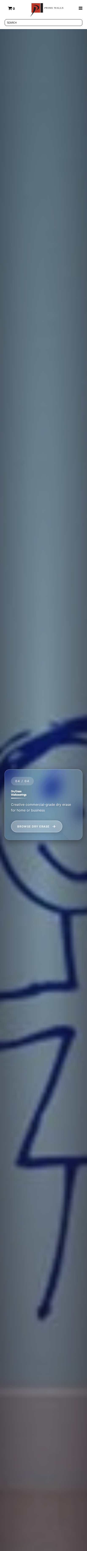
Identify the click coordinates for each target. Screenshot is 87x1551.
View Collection (32, 826)
